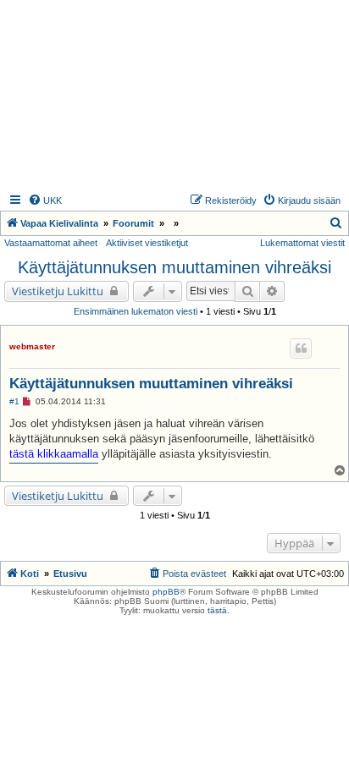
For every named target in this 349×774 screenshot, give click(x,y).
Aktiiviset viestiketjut (147, 243)
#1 (14, 401)
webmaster (32, 346)
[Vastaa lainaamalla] (301, 348)
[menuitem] (45, 200)
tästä (217, 610)
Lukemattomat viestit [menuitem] (302, 243)
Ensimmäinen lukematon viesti (135, 311)
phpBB (166, 591)
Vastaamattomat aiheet (50, 243)
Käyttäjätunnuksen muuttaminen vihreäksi (174, 267)
